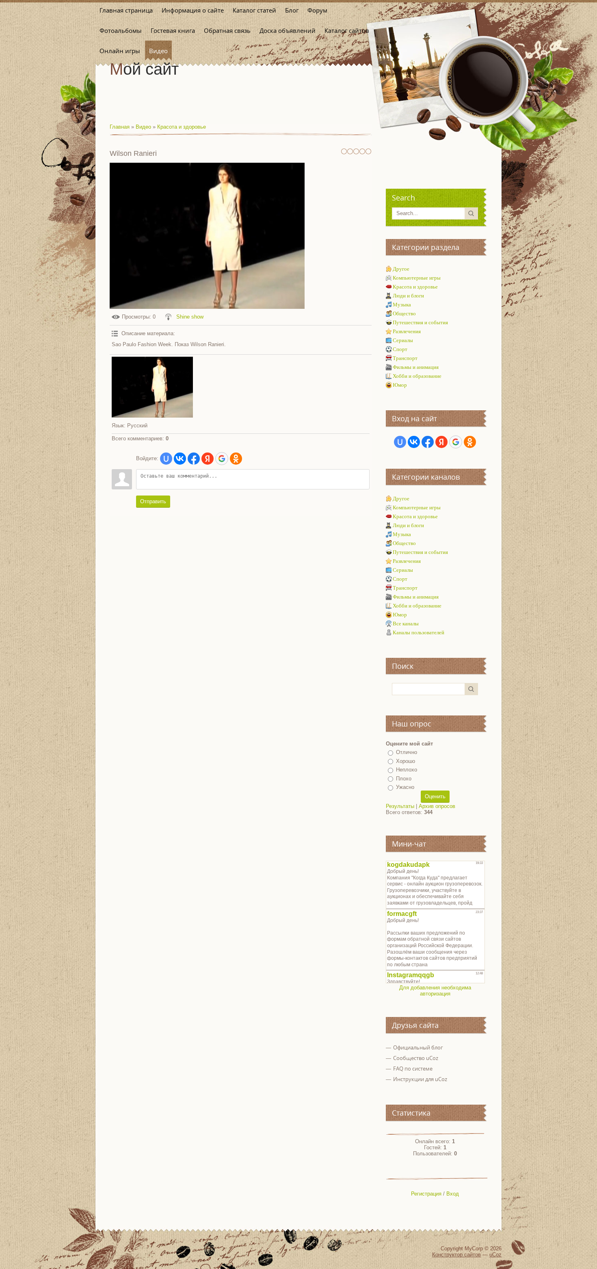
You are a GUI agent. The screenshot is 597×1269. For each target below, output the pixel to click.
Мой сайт (144, 69)
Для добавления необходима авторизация (435, 991)
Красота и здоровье (181, 127)
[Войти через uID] (166, 458)
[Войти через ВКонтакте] (180, 458)
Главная (120, 127)
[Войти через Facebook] (194, 458)
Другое (401, 269)
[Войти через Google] (221, 458)
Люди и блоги (408, 296)
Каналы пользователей (418, 632)
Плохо (403, 779)
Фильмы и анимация (416, 367)
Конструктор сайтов (456, 1255)
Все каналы (406, 623)
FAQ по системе (413, 1068)
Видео (143, 127)
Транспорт (405, 358)
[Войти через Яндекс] (207, 458)
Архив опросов (437, 806)
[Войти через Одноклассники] (236, 458)
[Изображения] (152, 387)
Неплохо (406, 770)
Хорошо (405, 761)
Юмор (400, 385)
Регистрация (426, 1194)
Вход (452, 1194)
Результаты (400, 806)
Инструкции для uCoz (420, 1079)
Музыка (402, 305)
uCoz (495, 1255)
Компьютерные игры (417, 278)
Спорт (400, 349)
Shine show (189, 317)
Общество (404, 313)
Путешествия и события (420, 322)
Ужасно (405, 787)
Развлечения (407, 331)
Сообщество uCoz (415, 1058)
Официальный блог (418, 1047)
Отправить (153, 501)
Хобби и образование (417, 376)
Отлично (406, 752)
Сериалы (403, 340)
